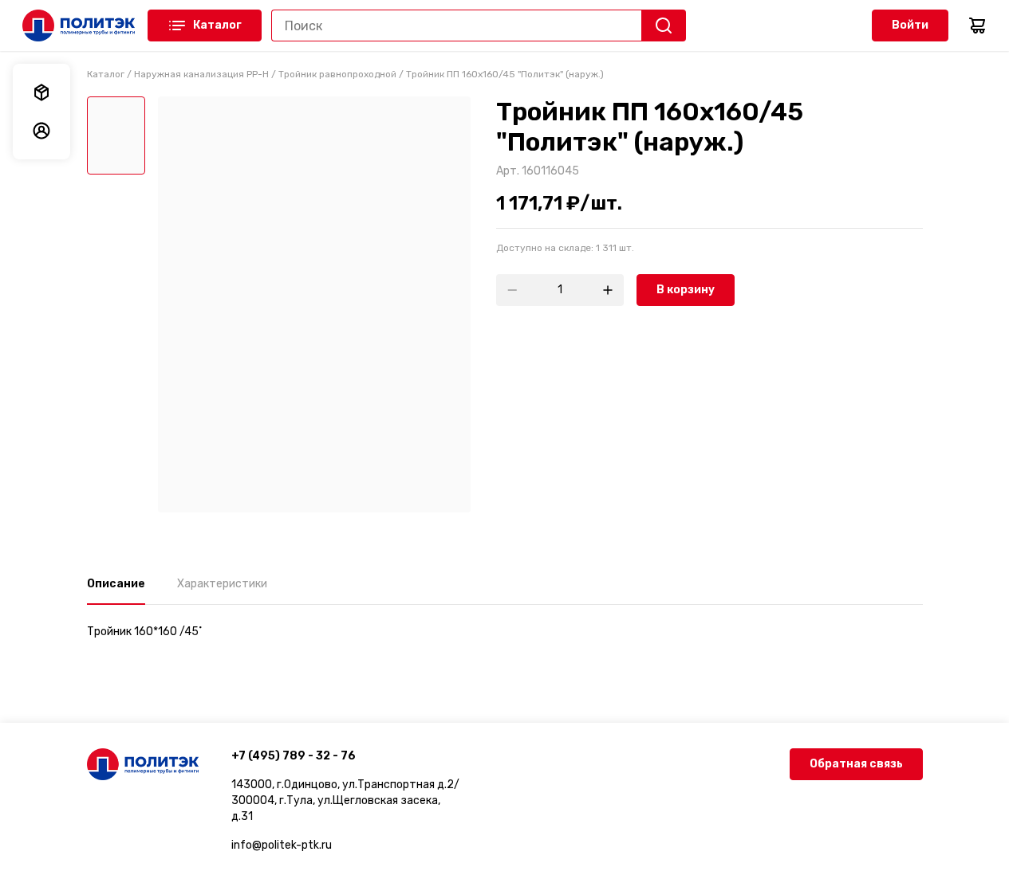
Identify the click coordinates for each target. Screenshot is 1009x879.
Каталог (217, 25)
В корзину (685, 289)
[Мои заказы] (41, 92)
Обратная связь (856, 764)
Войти (910, 25)
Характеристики (222, 584)
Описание (116, 584)
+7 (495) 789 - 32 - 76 (293, 756)
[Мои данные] (41, 131)
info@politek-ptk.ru (281, 845)
